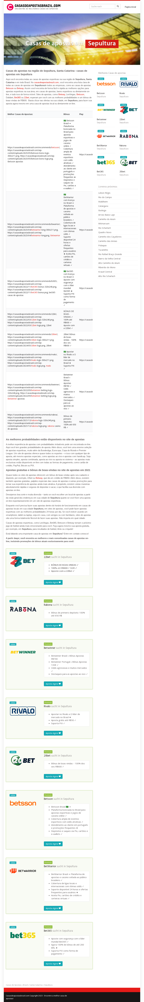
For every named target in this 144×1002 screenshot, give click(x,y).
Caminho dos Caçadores (110, 236)
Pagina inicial (130, 7)
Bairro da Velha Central (109, 258)
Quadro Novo (104, 232)
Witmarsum (103, 223)
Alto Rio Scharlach (106, 276)
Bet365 (17, 97)
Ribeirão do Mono (106, 267)
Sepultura (66, 557)
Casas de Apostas (13, 985)
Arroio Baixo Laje (106, 214)
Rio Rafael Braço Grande (110, 254)
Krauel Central (105, 271)
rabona (34, 420)
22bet (26, 97)
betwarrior (36, 229)
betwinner (35, 390)
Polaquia (102, 245)
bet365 (34, 286)
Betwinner (12, 398)
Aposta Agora (52, 582)
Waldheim (103, 201)
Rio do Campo (105, 197)
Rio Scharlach (104, 227)
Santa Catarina (36, 985)
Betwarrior (55, 235)
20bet (54, 334)
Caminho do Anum (106, 219)
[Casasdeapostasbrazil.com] (34, 7)
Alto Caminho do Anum (109, 262)
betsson (55, 147)
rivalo (33, 360)
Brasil (25, 985)
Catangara (103, 206)
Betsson (10, 88)
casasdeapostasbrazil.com (46, 82)
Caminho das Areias (107, 241)
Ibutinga (102, 210)
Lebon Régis (104, 192)
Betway (20, 88)
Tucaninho (103, 249)
